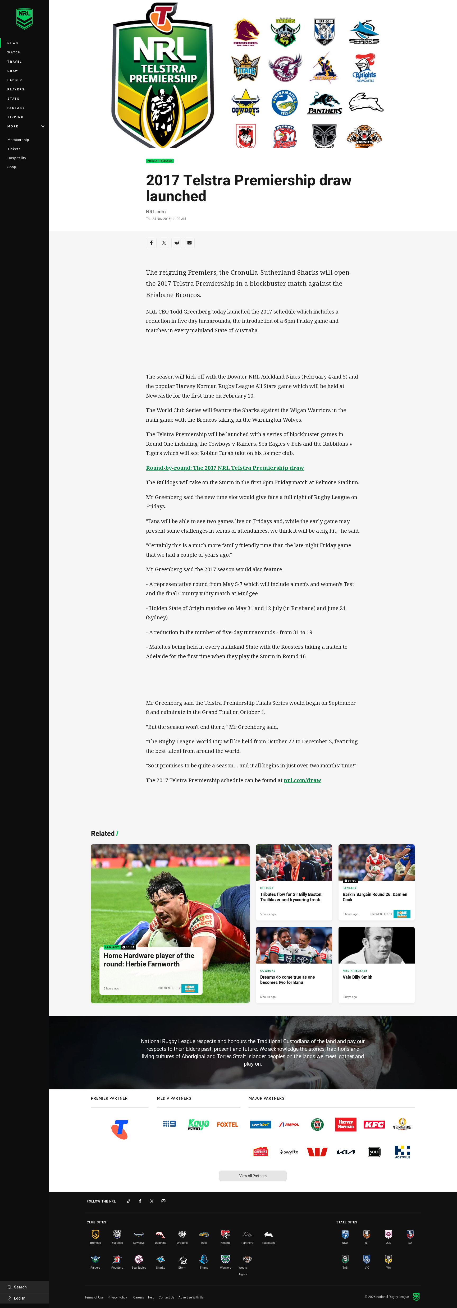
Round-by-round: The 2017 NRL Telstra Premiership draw (225, 467)
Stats (13, 98)
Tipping (15, 117)
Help (151, 1297)
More (13, 126)
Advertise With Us (191, 1297)
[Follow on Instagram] (163, 1201)
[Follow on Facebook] (140, 1201)
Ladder (14, 80)
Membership (18, 139)
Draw (13, 71)
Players (16, 89)
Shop (11, 166)
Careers (138, 1297)
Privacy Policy (117, 1297)
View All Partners (253, 1175)
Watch (14, 52)
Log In (20, 1298)
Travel (14, 61)
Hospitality (16, 157)
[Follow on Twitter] (152, 1201)
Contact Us (166, 1297)
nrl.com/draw (302, 780)
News (13, 43)
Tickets (14, 148)
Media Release (160, 161)
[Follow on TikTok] (128, 1201)
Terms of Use (94, 1297)
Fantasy (16, 108)
